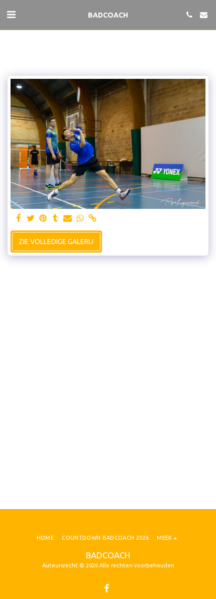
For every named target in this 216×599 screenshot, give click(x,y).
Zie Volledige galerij (56, 241)
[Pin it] (43, 218)
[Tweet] (31, 218)
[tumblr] (55, 218)
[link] (92, 218)
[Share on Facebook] (18, 218)
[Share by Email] (67, 218)
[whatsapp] (80, 218)
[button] (11, 14)
